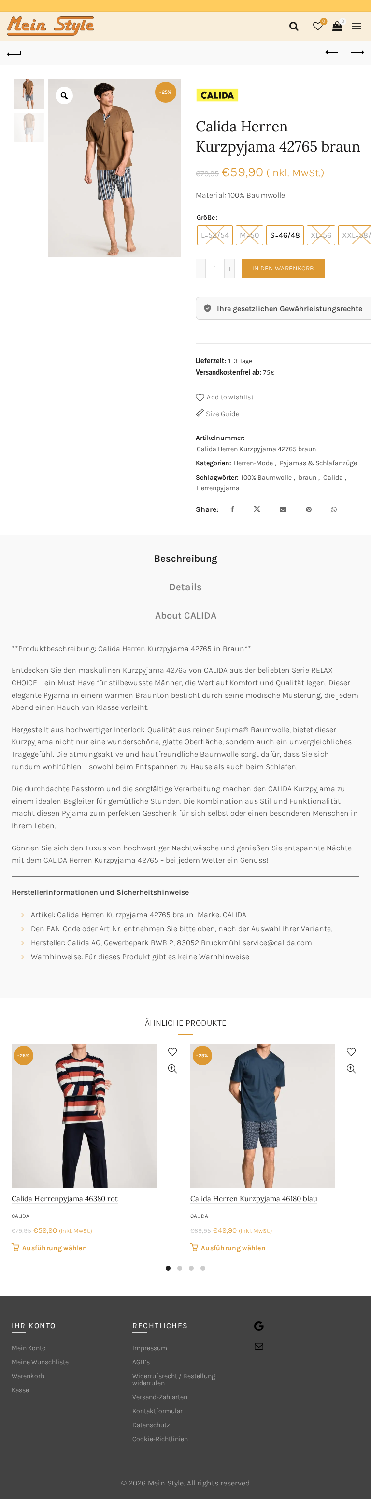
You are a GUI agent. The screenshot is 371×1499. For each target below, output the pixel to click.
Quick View (172, 1069)
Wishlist (323, 21)
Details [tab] (185, 587)
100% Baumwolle (266, 477)
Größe (206, 217)
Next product (356, 52)
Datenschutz (151, 1425)
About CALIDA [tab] (185, 615)
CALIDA (20, 1216)
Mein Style (166, 1482)
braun (307, 477)
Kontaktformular (157, 1411)
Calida (333, 477)
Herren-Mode (253, 463)
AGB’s (141, 1362)
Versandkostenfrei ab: (228, 373)
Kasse (20, 1390)
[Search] (292, 26)
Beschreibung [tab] (185, 558)
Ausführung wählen (54, 1248)
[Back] (14, 52)
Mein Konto (29, 1348)
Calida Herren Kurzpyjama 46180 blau (253, 1198)
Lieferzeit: (211, 361)
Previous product (332, 52)
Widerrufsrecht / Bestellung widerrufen (173, 1379)
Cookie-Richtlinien (160, 1439)
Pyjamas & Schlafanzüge (318, 463)
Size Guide (222, 414)
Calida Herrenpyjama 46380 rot (65, 1198)
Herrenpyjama (218, 488)
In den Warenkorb (283, 268)
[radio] (215, 235)
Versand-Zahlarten (159, 1397)
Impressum (149, 1348)
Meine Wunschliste (40, 1362)
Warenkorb (28, 1376)
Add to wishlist (230, 397)
